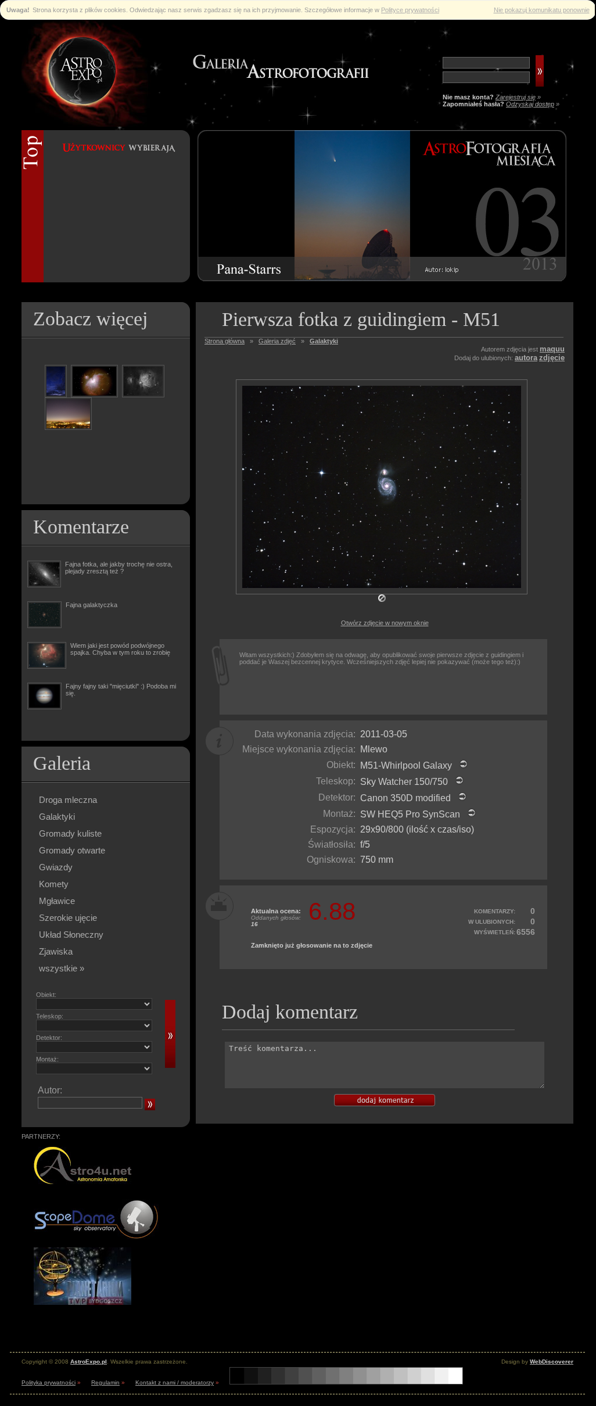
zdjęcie (552, 357)
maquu (552, 349)
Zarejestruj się (516, 97)
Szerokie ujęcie (68, 918)
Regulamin (105, 1382)
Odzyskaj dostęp (530, 104)
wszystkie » (61, 968)
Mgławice (57, 901)
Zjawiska (56, 951)
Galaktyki (57, 817)
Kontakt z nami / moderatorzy (174, 1382)
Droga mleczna (68, 800)
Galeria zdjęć (277, 341)
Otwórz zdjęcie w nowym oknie (385, 622)
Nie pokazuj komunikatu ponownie (542, 9)
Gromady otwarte (72, 850)
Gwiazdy (56, 867)
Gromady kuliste (70, 833)
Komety (54, 884)
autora (526, 357)
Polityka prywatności (48, 1382)
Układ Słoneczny (71, 934)
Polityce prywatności (410, 9)
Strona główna (224, 341)
